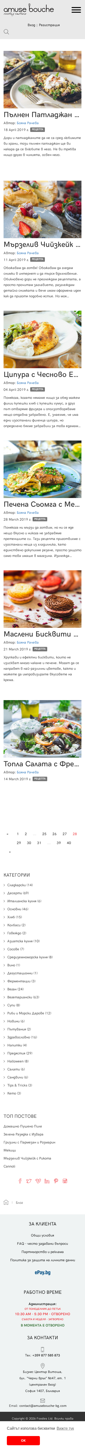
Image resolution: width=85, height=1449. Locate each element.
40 (69, 843)
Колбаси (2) (16, 925)
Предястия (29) (19, 1053)
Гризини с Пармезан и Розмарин (29, 1142)
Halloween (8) (18, 1061)
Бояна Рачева (28, 123)
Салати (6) (16, 1069)
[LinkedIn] (47, 1181)
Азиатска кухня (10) (23, 941)
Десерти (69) (18, 893)
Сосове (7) (15, 949)
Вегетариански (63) (23, 997)
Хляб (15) (14, 917)
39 (59, 843)
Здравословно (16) (22, 1037)
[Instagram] (65, 1181)
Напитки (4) (17, 1045)
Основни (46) (17, 909)
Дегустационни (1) (22, 973)
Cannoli (9, 1166)
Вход (31, 25)
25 (44, 834)
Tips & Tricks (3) (19, 1085)
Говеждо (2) (16, 933)
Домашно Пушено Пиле (23, 1126)
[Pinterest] (56, 1181)
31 (39, 843)
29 (19, 843)
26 (54, 834)
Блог (19, 1202)
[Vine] (38, 1181)
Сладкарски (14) (20, 885)
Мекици (10, 1150)
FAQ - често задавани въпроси (42, 1243)
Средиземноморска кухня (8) (30, 957)
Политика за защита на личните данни (42, 1260)
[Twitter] (29, 1181)
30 (29, 843)
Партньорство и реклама (42, 1252)
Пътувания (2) (19, 1029)
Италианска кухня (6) (24, 901)
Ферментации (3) (21, 981)
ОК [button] (23, 1440)
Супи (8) (13, 1005)
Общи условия (42, 1235)
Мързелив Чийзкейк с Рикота (27, 1158)
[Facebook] (20, 1181)
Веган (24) (15, 989)
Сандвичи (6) (17, 1077)
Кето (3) (14, 1093)
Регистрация (49, 25)
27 (65, 834)
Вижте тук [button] (65, 1428)
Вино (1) (13, 965)
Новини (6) (16, 1021)
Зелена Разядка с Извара (23, 1134)
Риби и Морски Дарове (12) (29, 1013)
